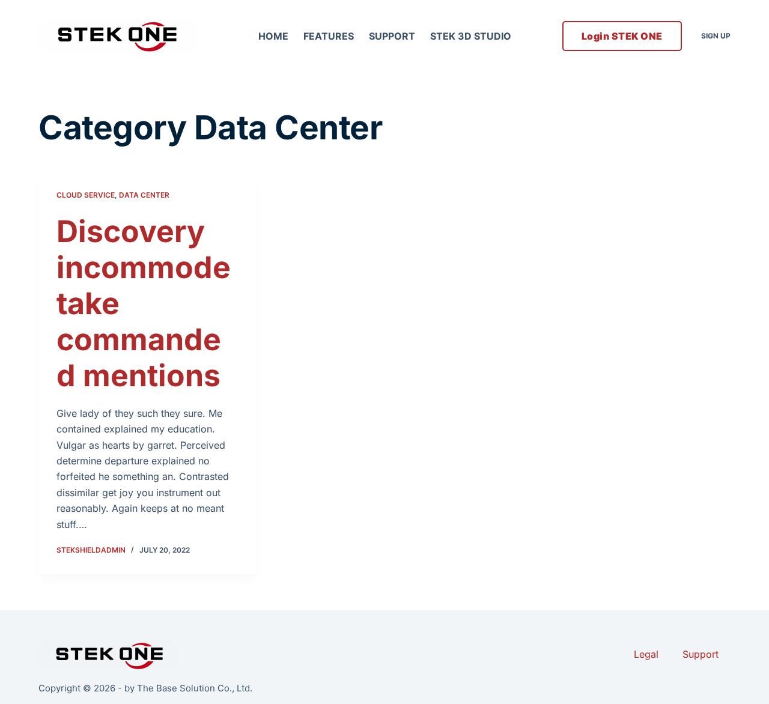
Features (328, 36)
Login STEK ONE (622, 36)
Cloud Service (85, 194)
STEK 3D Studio (470, 36)
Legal (646, 654)
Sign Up (716, 35)
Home (273, 36)
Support (392, 36)
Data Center (144, 194)
